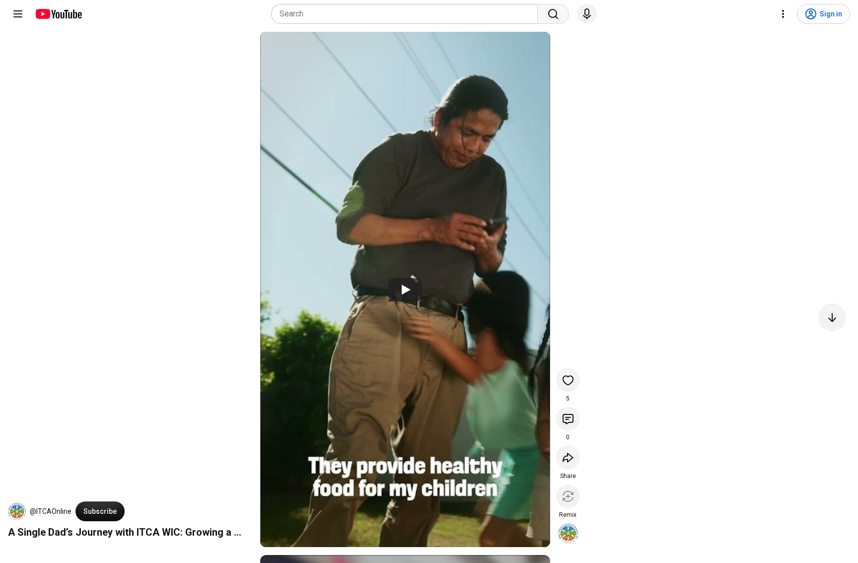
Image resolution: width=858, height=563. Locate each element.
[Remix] (568, 496)
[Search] (553, 14)
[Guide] (18, 14)
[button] (17, 511)
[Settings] (783, 14)
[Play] (405, 290)
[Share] (568, 458)
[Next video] (832, 317)
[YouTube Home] (58, 14)
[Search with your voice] (587, 14)
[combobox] (407, 14)
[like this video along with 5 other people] (568, 380)
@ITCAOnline (51, 511)
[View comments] (568, 419)
